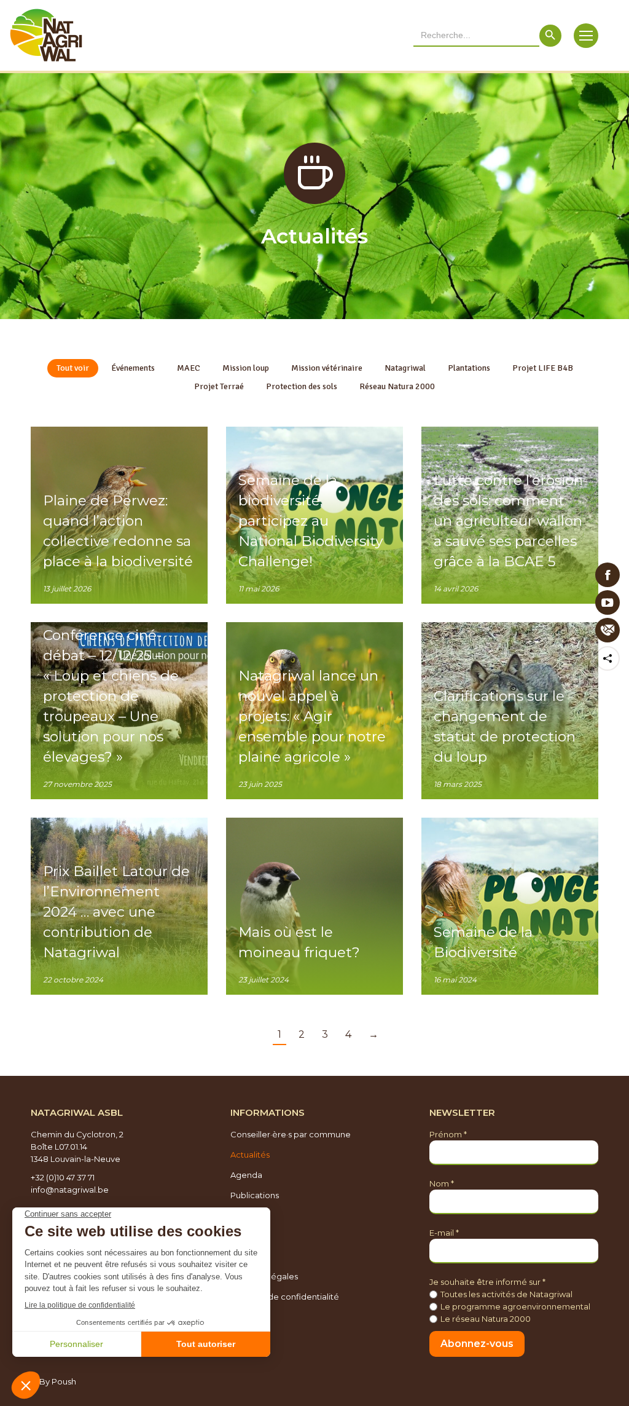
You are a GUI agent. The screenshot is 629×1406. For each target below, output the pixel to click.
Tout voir (73, 368)
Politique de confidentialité (284, 1296)
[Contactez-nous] (607, 630)
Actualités (250, 1154)
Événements (133, 368)
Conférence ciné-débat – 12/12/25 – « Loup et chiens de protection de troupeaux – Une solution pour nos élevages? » (111, 695)
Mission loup (245, 368)
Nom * (441, 1183)
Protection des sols (301, 386)
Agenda (246, 1175)
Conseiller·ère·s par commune (290, 1134)
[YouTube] (607, 602)
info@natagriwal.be (70, 1190)
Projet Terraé (219, 386)
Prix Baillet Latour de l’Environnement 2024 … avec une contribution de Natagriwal (116, 912)
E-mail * (444, 1233)
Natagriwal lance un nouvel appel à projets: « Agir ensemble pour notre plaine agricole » (312, 716)
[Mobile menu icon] (586, 35)
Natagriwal (405, 368)
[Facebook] (607, 575)
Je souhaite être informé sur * (487, 1282)
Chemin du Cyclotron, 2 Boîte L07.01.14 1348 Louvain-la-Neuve (77, 1146)
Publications (254, 1195)
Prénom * (448, 1134)
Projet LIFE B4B (542, 368)
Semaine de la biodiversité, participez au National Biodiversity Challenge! (310, 521)
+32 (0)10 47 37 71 (63, 1177)
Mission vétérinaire (326, 368)
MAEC (188, 368)
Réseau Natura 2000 (397, 386)
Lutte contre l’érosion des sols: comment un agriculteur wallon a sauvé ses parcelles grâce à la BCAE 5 (508, 521)
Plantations (469, 368)
